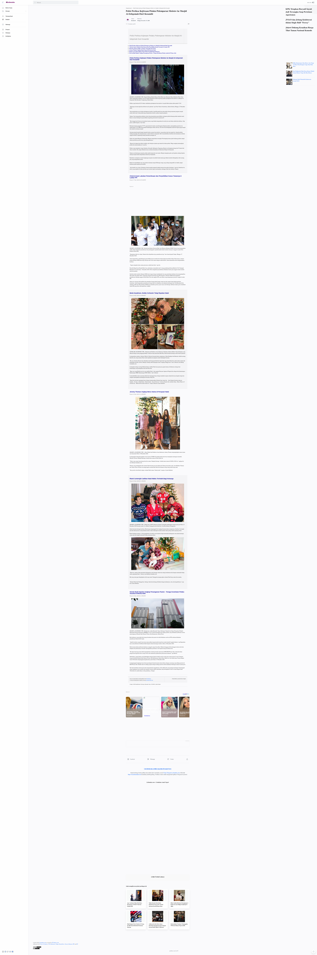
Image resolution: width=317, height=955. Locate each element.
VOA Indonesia (51, 944)
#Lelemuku (149, 678)
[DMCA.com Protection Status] (174, 947)
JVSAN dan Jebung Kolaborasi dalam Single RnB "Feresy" (299, 21)
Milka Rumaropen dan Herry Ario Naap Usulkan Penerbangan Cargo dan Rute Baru (303, 64)
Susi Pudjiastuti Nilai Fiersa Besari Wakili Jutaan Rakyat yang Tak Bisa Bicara (303, 72)
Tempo (57, 944)
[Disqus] (157, 808)
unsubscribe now (149, 680)
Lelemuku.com (42, 942)
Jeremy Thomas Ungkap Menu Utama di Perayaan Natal (142, 50)
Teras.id (66, 944)
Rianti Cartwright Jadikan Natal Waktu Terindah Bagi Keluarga (144, 51)
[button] (35, 2)
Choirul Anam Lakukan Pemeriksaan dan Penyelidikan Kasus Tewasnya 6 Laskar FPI (149, 47)
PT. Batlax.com (55, 942)
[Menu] (3, 2)
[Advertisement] (158, 199)
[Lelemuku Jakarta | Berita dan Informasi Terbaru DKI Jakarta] (10, 3)
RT (77, 944)
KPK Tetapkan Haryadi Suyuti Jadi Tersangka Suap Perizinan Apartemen (299, 11)
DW (73, 944)
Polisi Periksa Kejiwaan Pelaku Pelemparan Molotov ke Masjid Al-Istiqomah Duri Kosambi (150, 45)
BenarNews (61, 944)
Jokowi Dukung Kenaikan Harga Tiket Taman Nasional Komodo (299, 29)
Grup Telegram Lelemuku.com (172, 773)
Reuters (70, 944)
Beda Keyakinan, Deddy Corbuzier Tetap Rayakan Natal (142, 48)
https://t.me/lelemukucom (134, 774)
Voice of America (44, 944)
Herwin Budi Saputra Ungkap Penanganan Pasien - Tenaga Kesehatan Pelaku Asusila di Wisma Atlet (152, 53)
